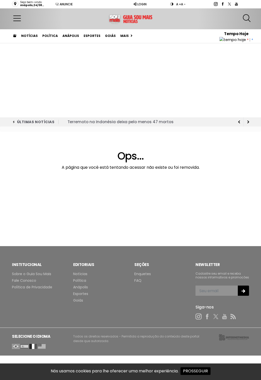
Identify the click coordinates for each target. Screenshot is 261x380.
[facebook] (222, 4)
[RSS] (233, 316)
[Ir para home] (15, 36)
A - (183, 4)
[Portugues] (16, 346)
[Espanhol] (24, 346)
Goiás (110, 36)
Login (142, 4)
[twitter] (229, 4)
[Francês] (33, 346)
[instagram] (215, 4)
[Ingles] (42, 346)
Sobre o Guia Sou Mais (31, 274)
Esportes (92, 36)
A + (178, 4)
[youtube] (236, 4)
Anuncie (66, 4)
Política (50, 36)
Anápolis (70, 36)
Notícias (29, 36)
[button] (17, 18)
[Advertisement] (130, 79)
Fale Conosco (24, 280)
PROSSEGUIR (195, 371)
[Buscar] (247, 18)
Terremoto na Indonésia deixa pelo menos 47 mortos (121, 121)
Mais (124, 36)
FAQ (137, 280)
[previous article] (248, 121)
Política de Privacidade (32, 287)
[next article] (239, 121)
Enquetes (142, 274)
